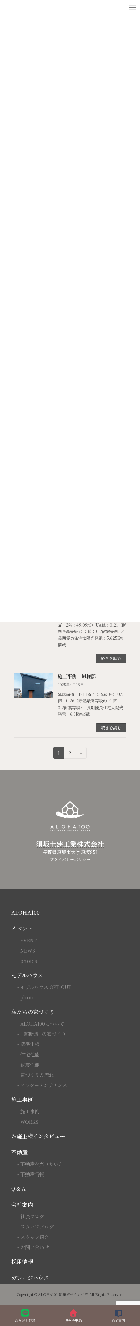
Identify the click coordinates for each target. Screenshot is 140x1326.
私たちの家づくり (33, 1012)
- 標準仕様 (28, 1044)
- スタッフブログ (35, 1226)
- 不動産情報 (30, 1174)
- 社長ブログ (30, 1216)
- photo (26, 997)
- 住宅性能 (28, 1054)
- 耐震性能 (28, 1064)
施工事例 (22, 1099)
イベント (22, 928)
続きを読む (111, 658)
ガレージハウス (30, 1278)
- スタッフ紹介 (33, 1237)
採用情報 (22, 1262)
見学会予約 (73, 1320)
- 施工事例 (28, 1111)
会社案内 (22, 1205)
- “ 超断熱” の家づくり (41, 1033)
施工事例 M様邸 (77, 676)
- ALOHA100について (40, 1023)
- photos (27, 960)
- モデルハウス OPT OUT (44, 987)
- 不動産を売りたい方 (40, 1163)
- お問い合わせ (33, 1247)
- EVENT (27, 940)
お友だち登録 (25, 1320)
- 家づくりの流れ (35, 1074)
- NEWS (26, 950)
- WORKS (27, 1121)
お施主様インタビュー (38, 1136)
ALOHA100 (25, 912)
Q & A (18, 1189)
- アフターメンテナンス (42, 1085)
